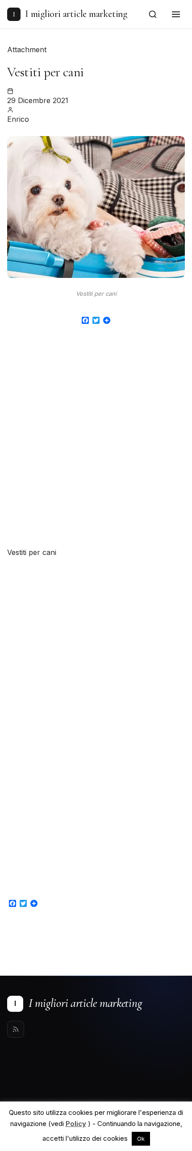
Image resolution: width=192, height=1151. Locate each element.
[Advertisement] (96, 442)
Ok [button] (141, 1138)
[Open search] (153, 14)
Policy (76, 1123)
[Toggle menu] (176, 14)
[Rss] (15, 1029)
